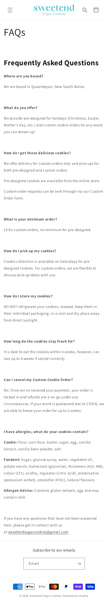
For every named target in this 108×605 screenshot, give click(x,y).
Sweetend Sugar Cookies (46, 595)
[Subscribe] (79, 564)
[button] (10, 10)
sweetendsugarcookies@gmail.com (38, 531)
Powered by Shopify (76, 595)
